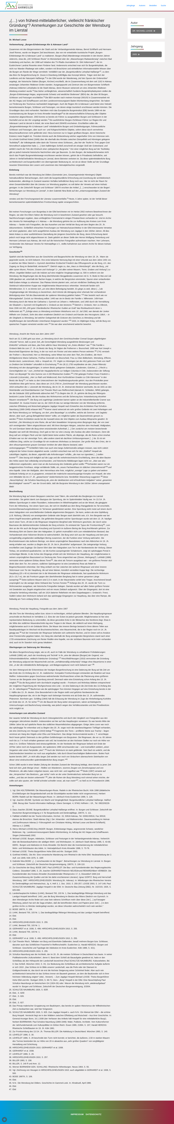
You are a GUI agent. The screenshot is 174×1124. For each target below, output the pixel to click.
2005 (134, 54)
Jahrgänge (130, 6)
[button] (4, 1119)
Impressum (77, 1114)
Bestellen (153, 6)
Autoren (142, 6)
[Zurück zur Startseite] (19, 5)
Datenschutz (93, 1114)
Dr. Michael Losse (142, 31)
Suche (163, 6)
